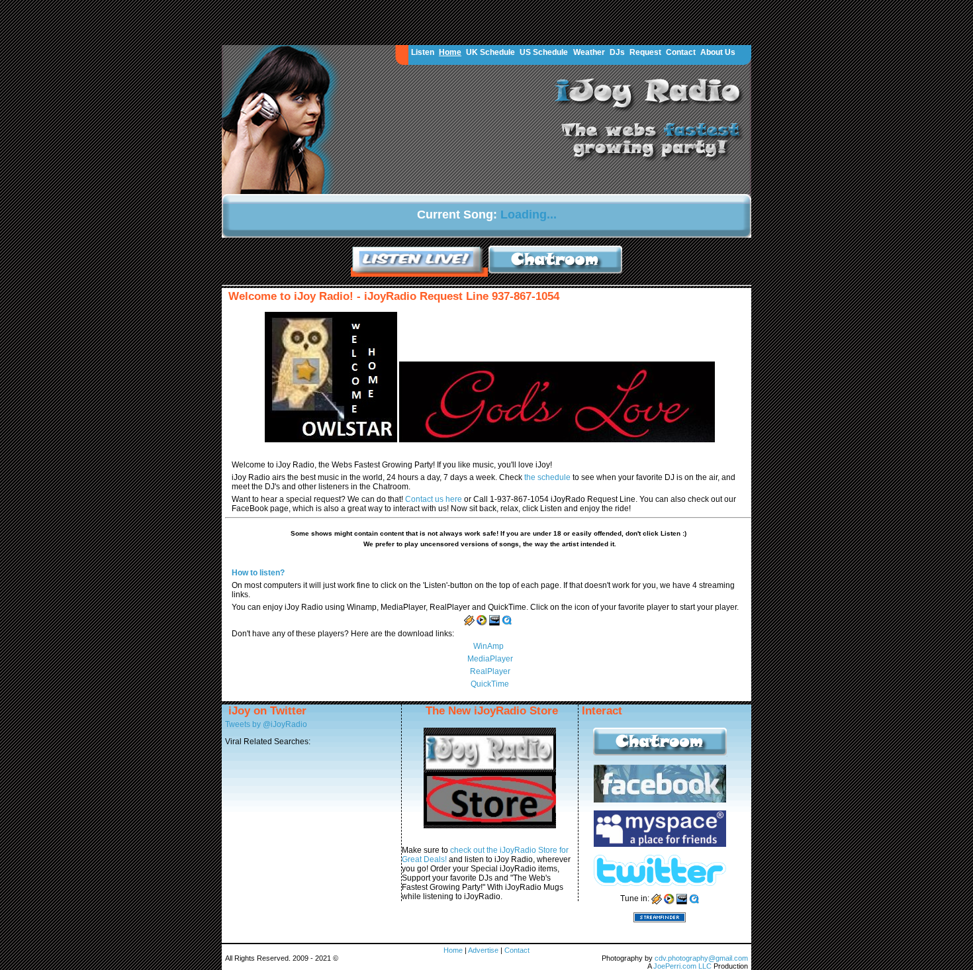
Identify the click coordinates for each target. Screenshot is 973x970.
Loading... (528, 214)
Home (450, 52)
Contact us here (434, 499)
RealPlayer (490, 671)
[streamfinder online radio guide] (659, 916)
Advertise (484, 950)
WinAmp (488, 646)
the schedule (548, 477)
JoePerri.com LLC (683, 966)
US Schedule (544, 52)
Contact (681, 52)
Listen (422, 52)
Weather (589, 52)
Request (645, 52)
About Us (717, 52)
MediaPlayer (490, 658)
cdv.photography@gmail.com (701, 958)
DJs (617, 52)
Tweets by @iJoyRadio (266, 724)
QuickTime (490, 684)
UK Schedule (490, 52)
